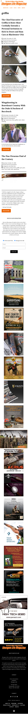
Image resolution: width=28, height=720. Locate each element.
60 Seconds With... (9, 240)
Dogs (15, 7)
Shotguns (5, 7)
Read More (6, 95)
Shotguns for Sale (20, 240)
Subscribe (14, 251)
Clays (11, 7)
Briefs (23, 7)
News (19, 7)
